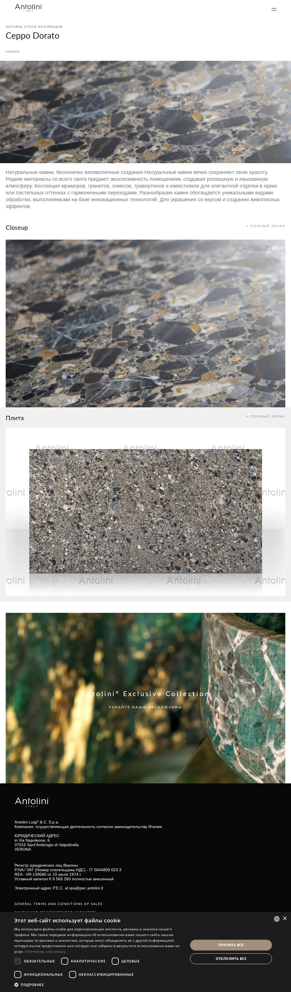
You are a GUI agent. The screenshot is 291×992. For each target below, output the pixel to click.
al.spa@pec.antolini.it (84, 888)
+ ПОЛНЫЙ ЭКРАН (265, 225)
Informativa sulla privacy (45, 951)
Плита (15, 417)
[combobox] (277, 919)
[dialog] (145, 952)
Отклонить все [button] (231, 958)
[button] (98, 984)
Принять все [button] (231, 945)
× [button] (284, 918)
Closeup (17, 227)
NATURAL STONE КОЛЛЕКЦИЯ (34, 26)
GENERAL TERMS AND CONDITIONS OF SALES (58, 904)
